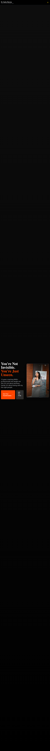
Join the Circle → (19, 394)
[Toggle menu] (48, 2)
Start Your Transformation (7, 394)
